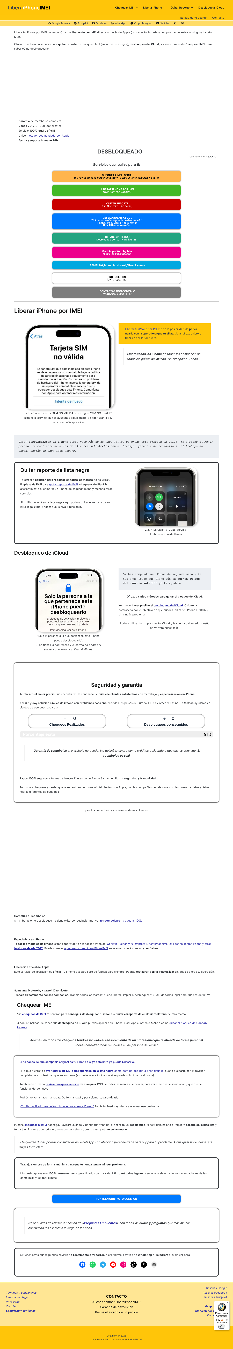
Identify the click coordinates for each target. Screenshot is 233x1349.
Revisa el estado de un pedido (116, 1312)
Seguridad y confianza (20, 1310)
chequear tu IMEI (35, 1124)
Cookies (11, 1306)
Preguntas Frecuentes (100, 1223)
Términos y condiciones (21, 1292)
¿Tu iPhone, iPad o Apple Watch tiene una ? (57, 1106)
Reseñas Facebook (215, 1292)
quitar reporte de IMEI (63, 484)
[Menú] (227, 1303)
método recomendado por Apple (48, 135)
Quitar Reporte (180, 7)
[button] (136, 7)
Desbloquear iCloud (211, 7)
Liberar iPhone (152, 7)
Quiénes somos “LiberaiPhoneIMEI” (116, 1302)
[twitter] (175, 23)
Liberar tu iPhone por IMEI (142, 329)
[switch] (221, 1327)
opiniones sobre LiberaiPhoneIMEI (86, 948)
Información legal (17, 1297)
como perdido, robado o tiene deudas (104, 1070)
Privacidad (13, 1301)
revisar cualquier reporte (62, 1084)
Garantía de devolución (116, 1307)
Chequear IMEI (124, 7)
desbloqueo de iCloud (168, 605)
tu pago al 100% (121, 920)
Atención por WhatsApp (211, 1311)
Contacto (218, 17)
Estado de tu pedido (193, 17)
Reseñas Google (216, 1288)
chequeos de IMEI (34, 1014)
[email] (183, 23)
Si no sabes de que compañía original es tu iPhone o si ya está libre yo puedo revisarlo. (77, 1062)
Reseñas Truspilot (215, 1297)
